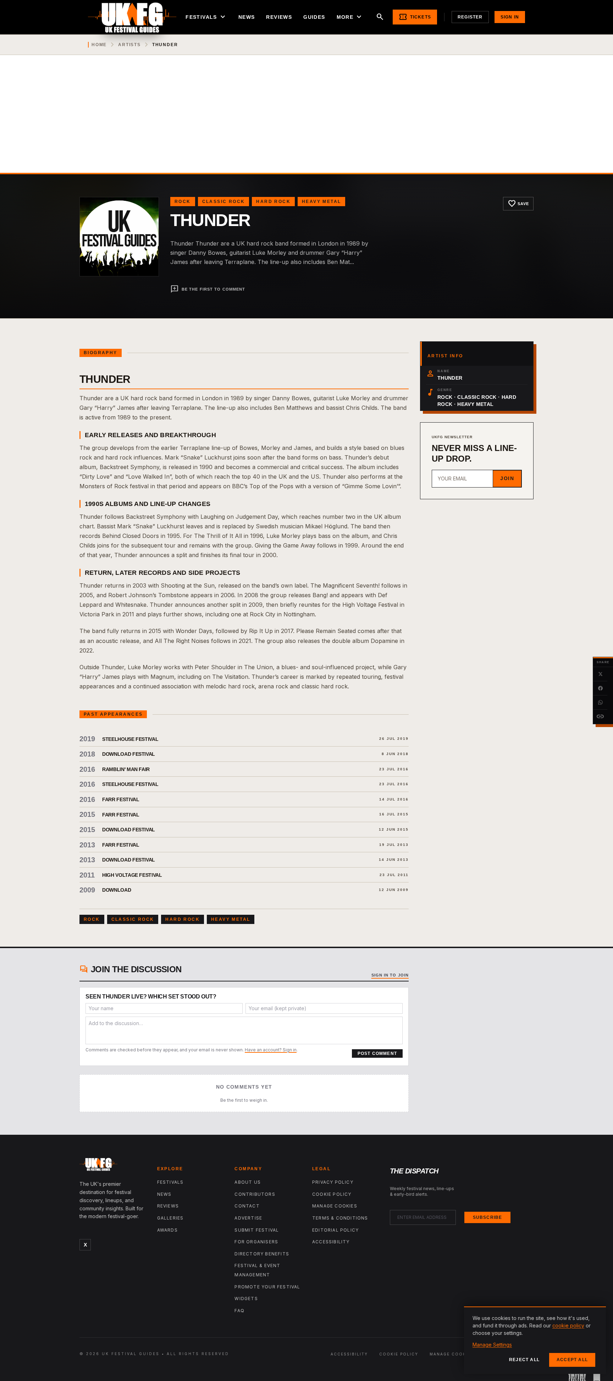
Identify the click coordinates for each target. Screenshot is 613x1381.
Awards (167, 1230)
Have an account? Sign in (271, 1049)
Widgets (246, 1298)
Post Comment (377, 1053)
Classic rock (223, 201)
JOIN (507, 478)
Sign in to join (390, 975)
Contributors (254, 1194)
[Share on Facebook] (600, 688)
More (350, 17)
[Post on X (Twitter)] (600, 674)
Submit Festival (256, 1230)
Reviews (279, 17)
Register (470, 17)
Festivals (206, 17)
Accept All (572, 1359)
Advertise (248, 1218)
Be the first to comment (207, 289)
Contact (246, 1206)
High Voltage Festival (132, 875)
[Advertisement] (306, 119)
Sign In (510, 17)
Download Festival (128, 754)
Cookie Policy (332, 1194)
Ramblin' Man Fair (126, 769)
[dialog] (535, 1340)
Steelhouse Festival (130, 739)
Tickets (415, 17)
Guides (314, 17)
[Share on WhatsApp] (600, 702)
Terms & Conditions (340, 1218)
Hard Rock (273, 201)
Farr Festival (120, 799)
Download (116, 890)
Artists (129, 44)
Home (99, 44)
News (246, 17)
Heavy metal (321, 201)
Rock (183, 201)
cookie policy (568, 1325)
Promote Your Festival (267, 1286)
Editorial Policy (335, 1230)
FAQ (239, 1310)
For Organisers (256, 1241)
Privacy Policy (332, 1182)
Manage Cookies (334, 1206)
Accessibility (331, 1241)
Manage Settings (492, 1345)
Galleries (170, 1218)
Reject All (524, 1359)
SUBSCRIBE (487, 1217)
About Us (247, 1182)
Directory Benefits (261, 1253)
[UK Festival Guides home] (112, 1165)
